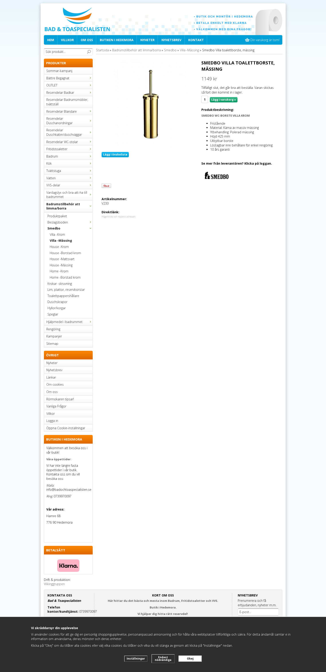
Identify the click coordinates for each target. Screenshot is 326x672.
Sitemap (52, 343)
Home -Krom (59, 271)
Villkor (67, 40)
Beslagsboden (57, 222)
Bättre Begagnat (57, 78)
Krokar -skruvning (59, 283)
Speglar (52, 314)
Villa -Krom (57, 234)
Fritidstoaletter (56, 149)
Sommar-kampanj (59, 71)
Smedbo (53, 228)
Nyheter (147, 40)
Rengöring (53, 329)
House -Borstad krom (65, 253)
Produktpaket (57, 216)
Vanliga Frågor (56, 406)
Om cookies (55, 384)
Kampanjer (54, 336)
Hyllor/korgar (56, 308)
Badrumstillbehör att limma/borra (63, 206)
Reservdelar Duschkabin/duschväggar (64, 132)
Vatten (51, 178)
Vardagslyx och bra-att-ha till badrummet (66, 194)
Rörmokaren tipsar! (60, 399)
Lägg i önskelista (115, 154)
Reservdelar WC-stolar (62, 142)
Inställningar (136, 658)
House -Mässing (61, 265)
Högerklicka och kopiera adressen (119, 216)
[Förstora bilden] (149, 104)
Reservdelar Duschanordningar (59, 120)
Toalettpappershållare (63, 296)
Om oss (87, 40)
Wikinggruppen (54, 584)
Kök (49, 163)
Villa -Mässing (61, 240)
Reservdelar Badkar (60, 92)
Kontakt (196, 40)
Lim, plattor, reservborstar (66, 289)
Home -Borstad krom (65, 277)
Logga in (52, 421)
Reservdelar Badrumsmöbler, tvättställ (67, 102)
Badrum (52, 156)
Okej (190, 658)
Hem (50, 40)
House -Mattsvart (62, 259)
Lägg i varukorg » (223, 100)
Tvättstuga (53, 171)
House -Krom (59, 247)
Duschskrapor (57, 302)
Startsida (102, 50)
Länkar (51, 377)
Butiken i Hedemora (117, 40)
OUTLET (51, 85)
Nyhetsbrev (171, 40)
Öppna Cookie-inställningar (65, 428)
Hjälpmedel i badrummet (64, 322)
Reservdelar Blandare (61, 111)
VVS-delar (53, 185)
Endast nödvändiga (163, 658)
